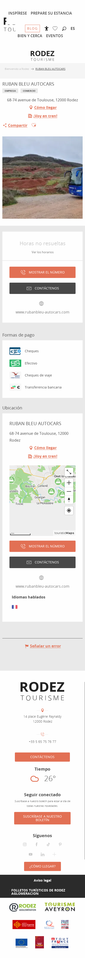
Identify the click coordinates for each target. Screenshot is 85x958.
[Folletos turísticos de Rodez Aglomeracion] (4, 892)
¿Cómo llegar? (42, 866)
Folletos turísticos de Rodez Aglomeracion (38, 892)
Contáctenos (42, 757)
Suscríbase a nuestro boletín (42, 818)
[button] (64, 29)
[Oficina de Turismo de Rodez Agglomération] (42, 691)
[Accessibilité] (47, 29)
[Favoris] (56, 28)
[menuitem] (17, 13)
